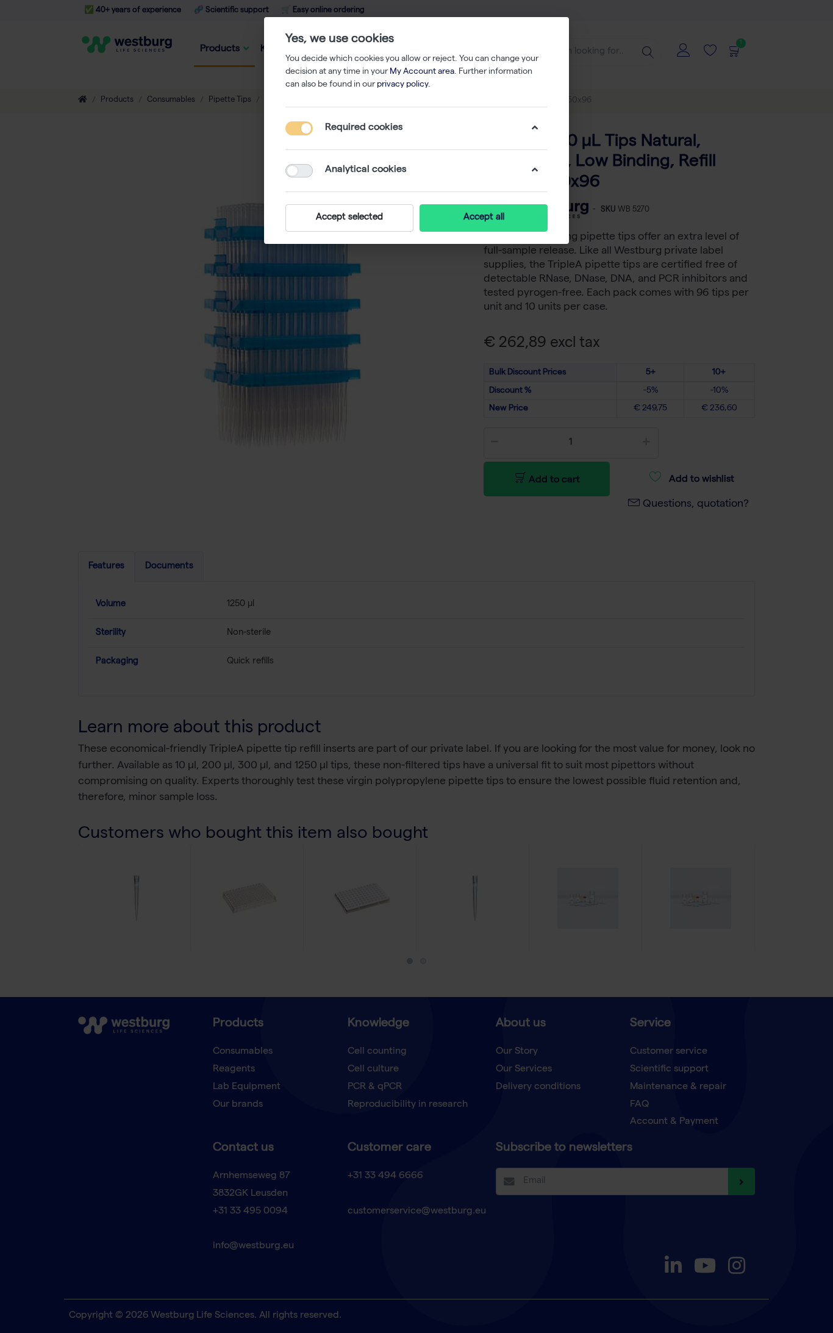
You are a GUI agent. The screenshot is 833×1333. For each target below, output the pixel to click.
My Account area (422, 72)
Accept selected (349, 218)
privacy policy (402, 84)
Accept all (483, 218)
